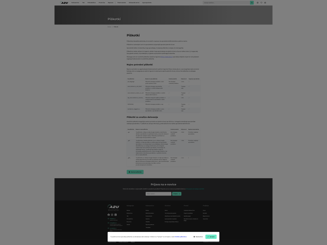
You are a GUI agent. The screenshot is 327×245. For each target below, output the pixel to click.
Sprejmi (212, 237)
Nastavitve (199, 237)
